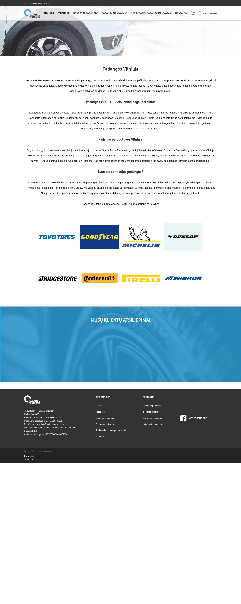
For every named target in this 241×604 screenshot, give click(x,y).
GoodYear (131, 118)
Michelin (119, 118)
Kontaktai (181, 13)
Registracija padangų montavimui (151, 13)
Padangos (63, 13)
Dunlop (142, 118)
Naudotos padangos (85, 13)
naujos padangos (129, 171)
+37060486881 (210, 13)
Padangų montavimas (114, 13)
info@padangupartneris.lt (38, 3)
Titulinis (49, 13)
